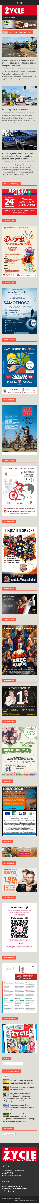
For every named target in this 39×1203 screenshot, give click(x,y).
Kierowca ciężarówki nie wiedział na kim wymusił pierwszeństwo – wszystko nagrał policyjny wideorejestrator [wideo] (19, 156)
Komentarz (32, 68)
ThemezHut (16, 1198)
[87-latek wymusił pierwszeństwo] (19, 96)
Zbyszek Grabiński (19, 68)
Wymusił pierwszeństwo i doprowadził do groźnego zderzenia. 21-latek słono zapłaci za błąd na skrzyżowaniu (19, 63)
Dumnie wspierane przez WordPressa (25, 1200)
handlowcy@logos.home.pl (17, 1188)
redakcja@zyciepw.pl (14, 1175)
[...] (29, 79)
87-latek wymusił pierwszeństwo (15, 109)
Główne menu (10, 18)
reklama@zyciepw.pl (9, 1191)
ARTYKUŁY (5, 1076)
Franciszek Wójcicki (20, 161)
